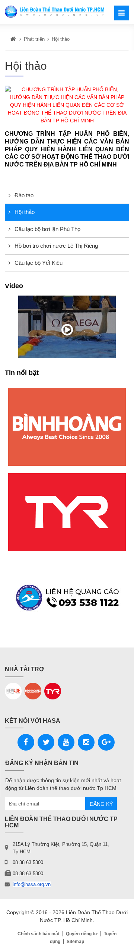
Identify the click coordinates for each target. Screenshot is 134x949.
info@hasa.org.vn (32, 884)
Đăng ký (101, 804)
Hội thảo (24, 212)
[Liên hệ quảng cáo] (67, 597)
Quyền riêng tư (82, 933)
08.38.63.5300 (28, 862)
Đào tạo (23, 195)
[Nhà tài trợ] (67, 427)
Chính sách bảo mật (38, 933)
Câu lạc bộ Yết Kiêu (38, 263)
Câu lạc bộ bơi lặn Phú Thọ (46, 229)
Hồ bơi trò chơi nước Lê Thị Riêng (55, 246)
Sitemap (75, 941)
